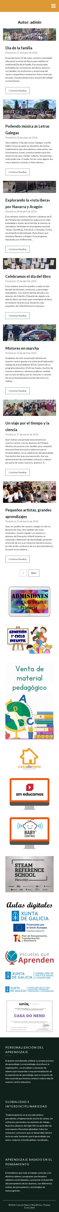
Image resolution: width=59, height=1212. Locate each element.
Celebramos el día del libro (28, 276)
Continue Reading (17, 90)
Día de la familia (18, 48)
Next (34, 573)
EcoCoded (29, 1207)
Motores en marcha (22, 348)
